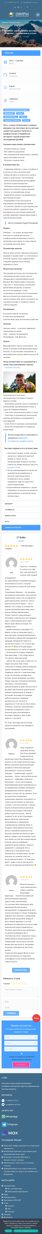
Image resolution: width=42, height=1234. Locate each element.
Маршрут (23, 438)
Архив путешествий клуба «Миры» (16, 110)
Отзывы (11, 1211)
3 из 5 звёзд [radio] (19, 983)
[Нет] (39, 1226)
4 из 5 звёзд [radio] (22, 983)
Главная (5, 22)
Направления (10, 1197)
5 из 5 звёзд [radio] (25, 983)
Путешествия (14, 22)
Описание (9, 53)
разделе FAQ (14, 467)
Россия (26, 120)
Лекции (7, 1214)
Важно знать (26, 441)
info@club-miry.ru (13, 1104)
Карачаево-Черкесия (12, 120)
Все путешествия (15, 1189)
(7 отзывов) (26, 36)
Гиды (6, 1194)
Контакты (8, 1217)
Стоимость (13, 441)
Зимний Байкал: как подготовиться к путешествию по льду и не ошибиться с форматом (21, 1171)
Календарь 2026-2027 (12, 1200)
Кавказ (23, 117)
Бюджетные (9, 113)
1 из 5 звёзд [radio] (13, 983)
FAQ (9, 1209)
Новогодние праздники (18, 1191)
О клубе (11, 1206)
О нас (6, 1203)
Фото (7, 522)
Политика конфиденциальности (26, 1231)
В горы (20, 113)
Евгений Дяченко (10, 117)
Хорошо (8, 1231)
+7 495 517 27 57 (12, 1100)
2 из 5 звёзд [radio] (16, 983)
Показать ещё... (21, 970)
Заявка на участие (13, 528)
